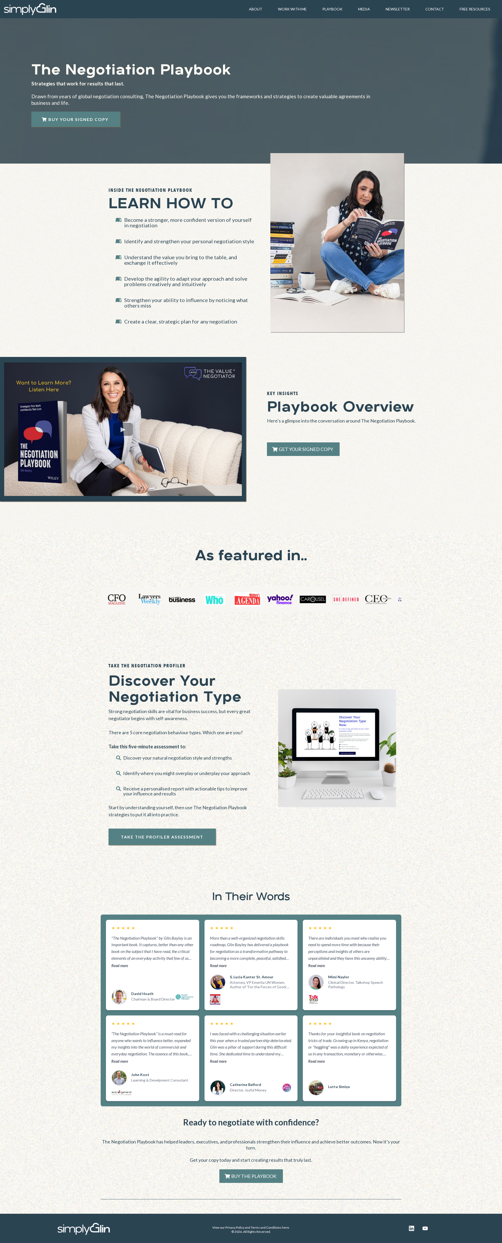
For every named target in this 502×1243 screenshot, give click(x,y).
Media (364, 9)
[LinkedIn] (411, 1228)
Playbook (332, 9)
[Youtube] (425, 1228)
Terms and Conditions (266, 1227)
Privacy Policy (234, 1227)
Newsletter (398, 9)
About (255, 9)
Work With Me (292, 9)
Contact (434, 9)
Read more (119, 965)
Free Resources (475, 9)
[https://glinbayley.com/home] (30, 8)
